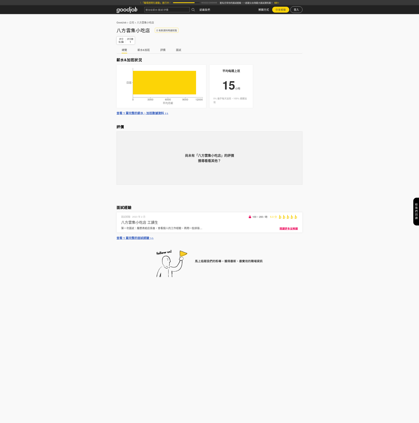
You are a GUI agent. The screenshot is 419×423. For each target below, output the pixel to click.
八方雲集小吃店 (145, 22)
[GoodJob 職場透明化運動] (130, 9)
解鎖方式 (263, 9)
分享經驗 (280, 9)
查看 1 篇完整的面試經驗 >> (135, 237)
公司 (131, 22)
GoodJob (121, 22)
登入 (296, 9)
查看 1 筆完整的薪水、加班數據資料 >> (142, 113)
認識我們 (205, 9)
